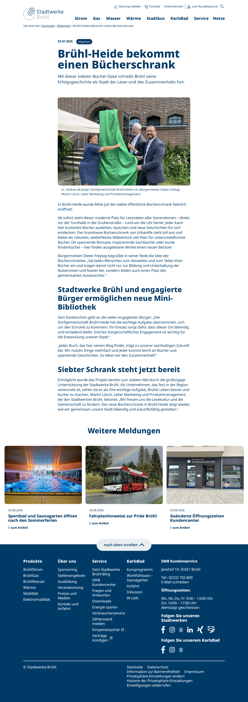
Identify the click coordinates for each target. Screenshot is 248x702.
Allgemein (64, 26)
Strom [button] (81, 18)
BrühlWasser (34, 581)
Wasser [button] (113, 18)
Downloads (101, 601)
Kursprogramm (140, 569)
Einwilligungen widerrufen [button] (149, 685)
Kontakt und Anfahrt (68, 606)
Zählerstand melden (102, 621)
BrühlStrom (33, 569)
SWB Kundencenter (104, 582)
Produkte (32, 561)
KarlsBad (136, 561)
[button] (222, 6)
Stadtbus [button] (156, 18)
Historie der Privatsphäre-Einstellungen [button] (159, 680)
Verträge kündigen (100, 638)
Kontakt (154, 6)
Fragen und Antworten (101, 593)
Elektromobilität (36, 599)
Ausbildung (67, 581)
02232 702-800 (181, 577)
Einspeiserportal (105, 629)
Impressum (194, 671)
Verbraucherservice (108, 613)
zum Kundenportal (204, 6)
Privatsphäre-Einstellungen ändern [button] (156, 676)
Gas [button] (96, 18)
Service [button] (201, 18)
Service (99, 561)
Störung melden (130, 6)
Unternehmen (173, 6)
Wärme (29, 587)
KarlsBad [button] (179, 18)
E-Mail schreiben (175, 582)
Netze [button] (219, 18)
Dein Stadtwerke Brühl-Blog (106, 571)
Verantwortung (70, 587)
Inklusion (134, 592)
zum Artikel (19, 528)
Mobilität (30, 593)
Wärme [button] (133, 18)
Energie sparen (104, 607)
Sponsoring (67, 569)
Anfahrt (133, 586)
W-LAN (132, 598)
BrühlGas (31, 575)
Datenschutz (157, 667)
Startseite (48, 26)
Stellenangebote (71, 575)
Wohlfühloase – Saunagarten (140, 577)
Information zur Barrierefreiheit (153, 671)
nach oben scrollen (121, 544)
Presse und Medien (67, 595)
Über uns (67, 561)
